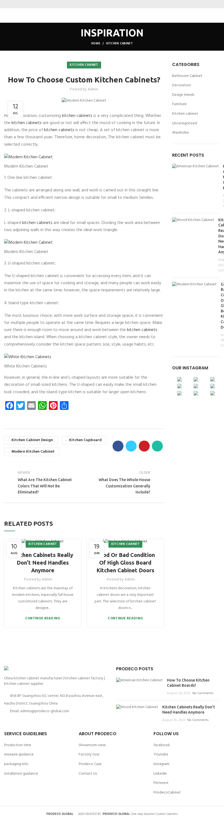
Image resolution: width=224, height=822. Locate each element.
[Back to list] (84, 483)
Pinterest (161, 783)
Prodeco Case (90, 764)
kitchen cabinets (77, 116)
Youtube (161, 754)
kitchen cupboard (85, 440)
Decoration (181, 85)
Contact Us (88, 774)
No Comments (203, 693)
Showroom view (92, 745)
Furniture (179, 104)
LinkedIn (160, 774)
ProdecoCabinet (167, 792)
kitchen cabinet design (32, 440)
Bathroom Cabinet (187, 76)
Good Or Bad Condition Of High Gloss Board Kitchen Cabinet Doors (125, 562)
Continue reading (42, 618)
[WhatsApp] (122, 4)
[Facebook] (101, 4)
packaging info (16, 764)
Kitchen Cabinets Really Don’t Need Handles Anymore (42, 562)
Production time (17, 745)
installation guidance (21, 774)
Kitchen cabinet (119, 43)
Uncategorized (184, 123)
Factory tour (89, 754)
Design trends (183, 95)
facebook (162, 745)
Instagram (161, 764)
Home (95, 43)
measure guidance (19, 754)
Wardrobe (180, 133)
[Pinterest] (115, 4)
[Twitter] (108, 4)
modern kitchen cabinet (33, 452)
